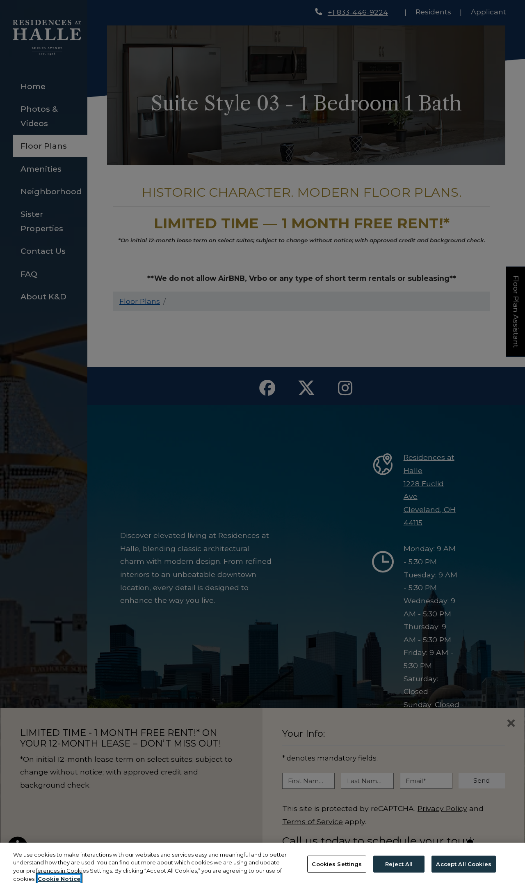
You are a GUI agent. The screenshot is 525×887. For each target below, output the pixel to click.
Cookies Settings (337, 864)
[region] (262, 865)
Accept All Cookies (463, 864)
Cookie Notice (59, 878)
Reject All (399, 864)
